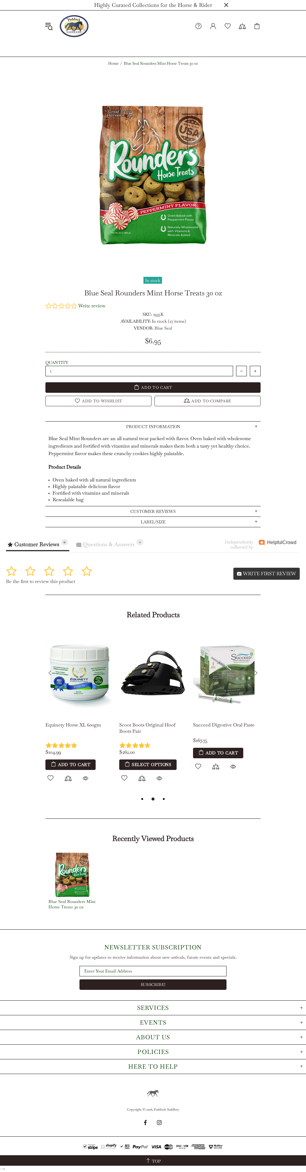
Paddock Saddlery (74, 26)
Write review (91, 306)
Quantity (56, 362)
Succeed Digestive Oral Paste (224, 725)
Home (113, 63)
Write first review (269, 573)
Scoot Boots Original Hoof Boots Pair (147, 728)
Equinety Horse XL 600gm (73, 725)
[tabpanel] (79, 712)
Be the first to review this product (40, 581)
